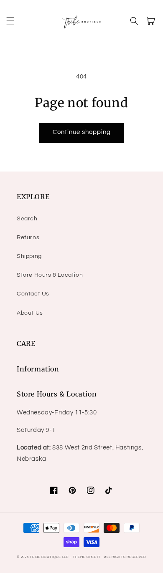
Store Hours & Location (50, 275)
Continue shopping (82, 132)
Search (27, 219)
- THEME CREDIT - (87, 557)
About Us (30, 313)
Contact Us (33, 294)
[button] (10, 21)
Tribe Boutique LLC (49, 557)
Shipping (29, 256)
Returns (28, 237)
